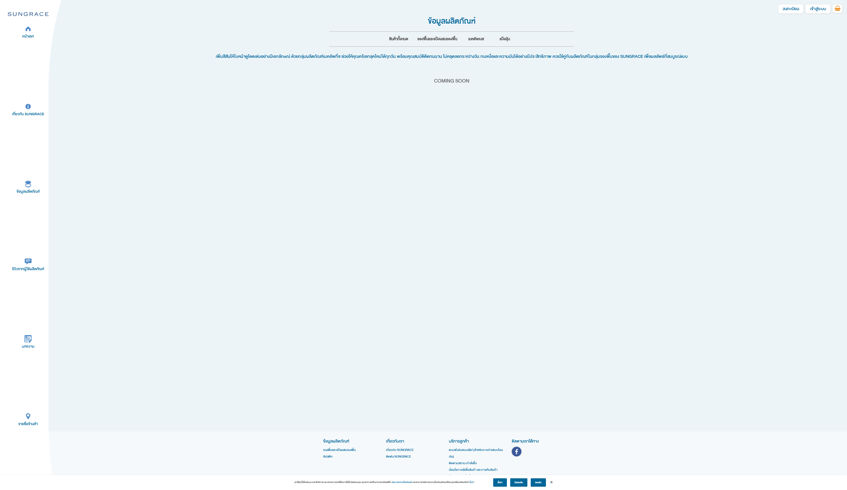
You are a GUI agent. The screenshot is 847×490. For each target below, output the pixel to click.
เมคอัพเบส (476, 39)
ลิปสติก (328, 456)
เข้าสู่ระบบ (818, 9)
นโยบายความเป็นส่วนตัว (401, 482)
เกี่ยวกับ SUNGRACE (28, 114)
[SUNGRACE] (28, 14)
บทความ (28, 346)
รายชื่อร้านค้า (28, 424)
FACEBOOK (516, 451)
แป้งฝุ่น (505, 39)
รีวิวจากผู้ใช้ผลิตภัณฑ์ (28, 269)
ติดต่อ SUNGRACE (398, 456)
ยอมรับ (538, 482)
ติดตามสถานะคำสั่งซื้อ (463, 463)
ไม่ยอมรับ (519, 482)
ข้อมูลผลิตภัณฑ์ (28, 191)
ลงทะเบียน (791, 9)
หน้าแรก (28, 36)
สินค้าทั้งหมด (398, 39)
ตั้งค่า (471, 482)
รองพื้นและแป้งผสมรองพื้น (437, 39)
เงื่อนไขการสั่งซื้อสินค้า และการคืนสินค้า (473, 469)
